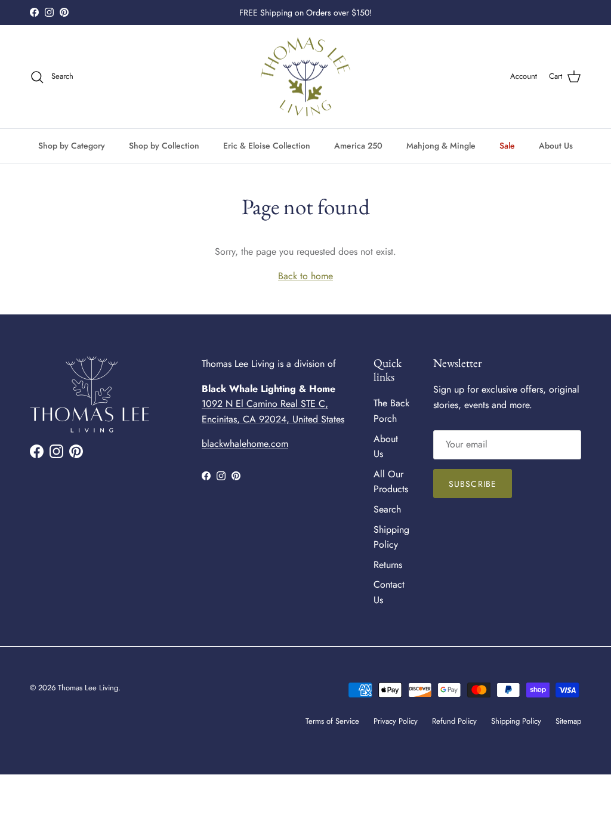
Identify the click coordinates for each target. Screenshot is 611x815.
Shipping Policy (516, 721)
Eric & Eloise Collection (266, 146)
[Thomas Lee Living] (305, 77)
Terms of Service (332, 721)
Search (387, 509)
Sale (507, 146)
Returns (388, 565)
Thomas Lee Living (88, 687)
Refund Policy (454, 721)
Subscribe (472, 484)
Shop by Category (71, 146)
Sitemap (568, 721)
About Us (556, 146)
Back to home (305, 276)
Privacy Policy (396, 721)
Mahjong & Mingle (441, 146)
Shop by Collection (164, 146)
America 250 (358, 146)
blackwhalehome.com (245, 443)
